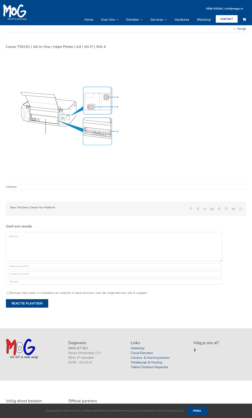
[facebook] (194, 350)
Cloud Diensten (142, 353)
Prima (197, 410)
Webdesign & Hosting (146, 362)
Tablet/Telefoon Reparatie (149, 367)
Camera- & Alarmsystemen (150, 358)
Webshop (138, 348)
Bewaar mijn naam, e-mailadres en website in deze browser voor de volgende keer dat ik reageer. (79, 293)
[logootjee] (22, 340)
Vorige (241, 29)
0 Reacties (11, 186)
